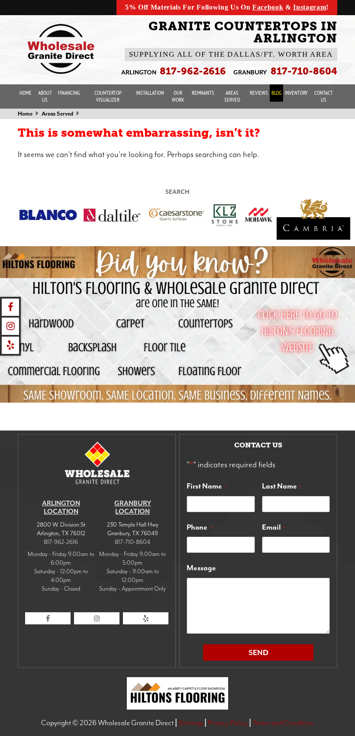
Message (201, 567)
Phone (199, 527)
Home (25, 92)
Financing (69, 92)
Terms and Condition (283, 722)
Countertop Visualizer (108, 96)
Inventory (296, 92)
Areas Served (232, 96)
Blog (276, 92)
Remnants (203, 92)
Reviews (259, 92)
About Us (45, 96)
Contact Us (323, 96)
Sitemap (190, 722)
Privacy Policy (228, 722)
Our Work (178, 96)
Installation (150, 92)
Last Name (282, 486)
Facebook (267, 7)
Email (274, 527)
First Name (207, 486)
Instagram (309, 7)
